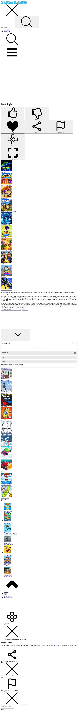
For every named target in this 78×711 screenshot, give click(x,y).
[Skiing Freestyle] (40, 539)
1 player (21, 310)
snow (12, 310)
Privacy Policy (7, 596)
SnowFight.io (37, 645)
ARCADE (3, 310)
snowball (16, 310)
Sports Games (7, 31)
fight (24, 310)
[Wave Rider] (40, 517)
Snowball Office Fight (56, 645)
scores (26, 310)
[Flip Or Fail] (40, 560)
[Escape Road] (40, 549)
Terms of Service (8, 597)
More (2, 500)
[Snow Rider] (14, 3)
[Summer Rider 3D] (40, 507)
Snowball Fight (44, 645)
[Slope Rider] (40, 528)
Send (2, 709)
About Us (6, 592)
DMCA (5, 594)
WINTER (8, 310)
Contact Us (6, 593)
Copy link (3, 677)
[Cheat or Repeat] (40, 570)
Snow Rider (6, 30)
